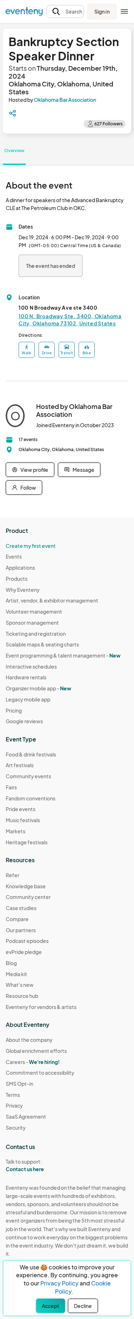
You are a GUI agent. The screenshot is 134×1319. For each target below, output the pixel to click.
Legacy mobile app (28, 699)
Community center (28, 897)
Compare (17, 919)
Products (17, 578)
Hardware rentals (26, 677)
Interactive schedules (31, 666)
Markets (15, 831)
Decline (83, 1306)
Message (83, 469)
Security (16, 1127)
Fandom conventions (30, 798)
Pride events (20, 809)
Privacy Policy (59, 1283)
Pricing (14, 710)
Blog (11, 963)
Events (14, 556)
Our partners (21, 930)
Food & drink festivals (31, 754)
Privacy (14, 1105)
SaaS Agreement (26, 1116)
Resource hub (22, 996)
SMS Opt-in (19, 1083)
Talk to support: (25, 1165)
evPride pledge (24, 952)
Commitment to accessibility (40, 1072)
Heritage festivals (27, 842)
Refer (12, 875)
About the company (29, 1039)
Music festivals (23, 820)
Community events (28, 776)
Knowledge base (26, 886)
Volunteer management (34, 611)
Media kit (16, 974)
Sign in (102, 11)
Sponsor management (32, 622)
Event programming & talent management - (63, 655)
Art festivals (20, 765)
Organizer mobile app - (38, 688)
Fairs (11, 787)
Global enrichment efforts (36, 1051)
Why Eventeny (23, 589)
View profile (34, 469)
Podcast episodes (27, 941)
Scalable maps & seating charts (42, 644)
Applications (20, 567)
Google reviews (24, 721)
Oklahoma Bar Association (65, 99)
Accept (50, 1306)
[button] (65, 12)
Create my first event (31, 546)
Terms (13, 1094)
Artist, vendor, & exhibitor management (52, 600)
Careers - (33, 1062)
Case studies (21, 908)
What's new (20, 984)
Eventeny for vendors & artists (41, 1007)
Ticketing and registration (36, 633)
